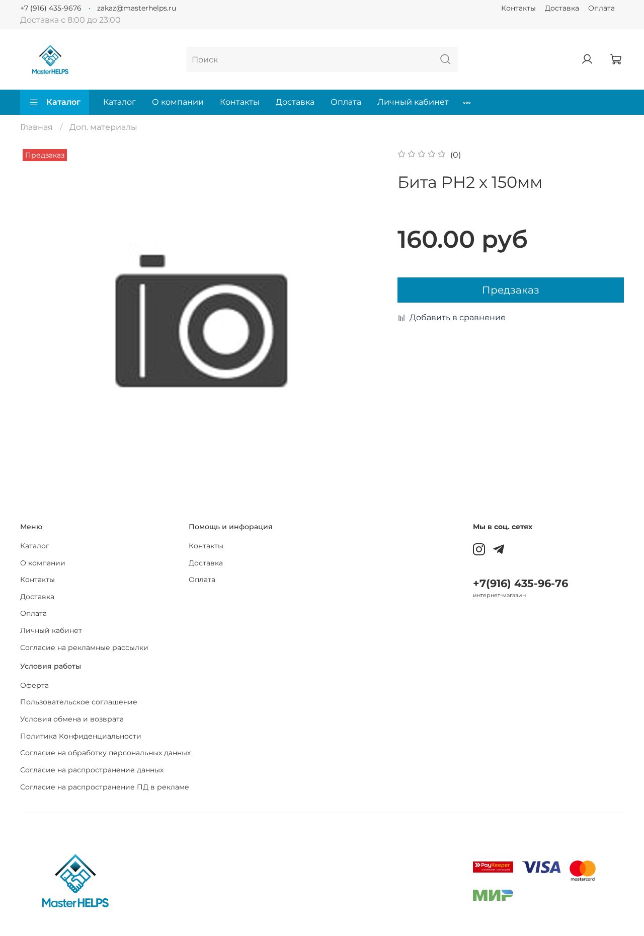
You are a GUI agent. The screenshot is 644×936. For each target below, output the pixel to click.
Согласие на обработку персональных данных (105, 752)
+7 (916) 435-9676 (51, 8)
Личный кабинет (413, 102)
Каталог (63, 102)
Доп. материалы (103, 127)
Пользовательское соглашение (78, 701)
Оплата (601, 8)
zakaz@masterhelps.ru (136, 8)
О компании (178, 102)
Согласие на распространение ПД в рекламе (104, 786)
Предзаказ (510, 290)
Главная (36, 127)
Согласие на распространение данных (92, 769)
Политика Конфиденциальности (80, 736)
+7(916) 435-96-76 (520, 583)
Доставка (562, 8)
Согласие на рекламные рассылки (84, 647)
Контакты (518, 8)
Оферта (34, 685)
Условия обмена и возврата (72, 719)
